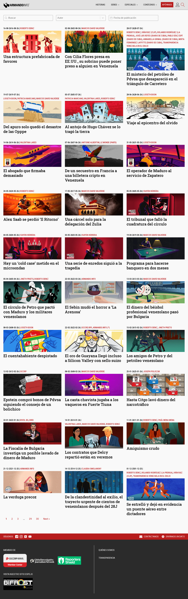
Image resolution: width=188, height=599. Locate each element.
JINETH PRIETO (26, 279)
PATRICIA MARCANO (26, 98)
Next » (46, 518)
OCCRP (85, 327)
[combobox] (78, 18)
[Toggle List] (102, 18)
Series (114, 4)
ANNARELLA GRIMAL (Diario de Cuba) (160, 39)
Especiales (130, 4)
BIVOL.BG (24, 420)
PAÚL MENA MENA (166, 420)
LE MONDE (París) (108, 142)
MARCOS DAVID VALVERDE (93, 28)
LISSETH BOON (9, 98)
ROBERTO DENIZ (27, 28)
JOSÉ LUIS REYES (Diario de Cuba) (151, 36)
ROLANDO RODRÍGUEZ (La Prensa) (157, 473)
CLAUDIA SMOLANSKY (91, 469)
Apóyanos (167, 4)
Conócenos (149, 4)
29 (30, 518)
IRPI (90, 327)
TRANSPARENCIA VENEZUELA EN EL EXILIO (152, 476)
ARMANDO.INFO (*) (101, 327)
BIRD (31, 420)
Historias (100, 4)
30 (37, 518)
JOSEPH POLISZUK (151, 371)
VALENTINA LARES (92, 98)
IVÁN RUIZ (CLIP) (149, 32)
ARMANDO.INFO (89, 279)
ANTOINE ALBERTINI (91, 142)
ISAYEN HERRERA (150, 191)
